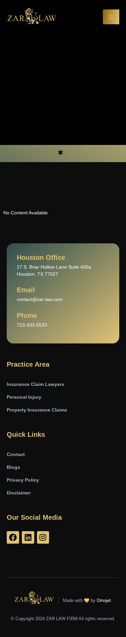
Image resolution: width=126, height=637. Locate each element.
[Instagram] (43, 537)
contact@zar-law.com (39, 299)
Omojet (104, 600)
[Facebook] (13, 537)
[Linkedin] (28, 537)
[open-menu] (111, 16)
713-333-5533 (32, 325)
